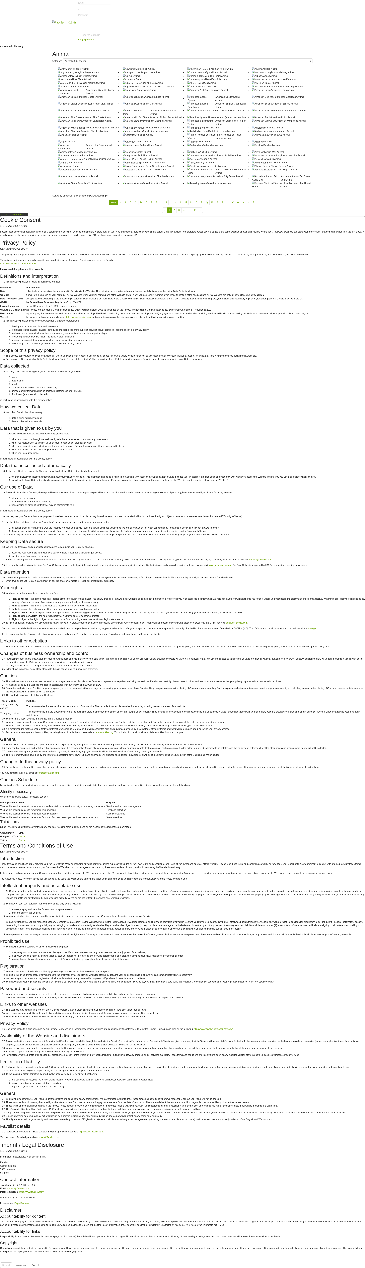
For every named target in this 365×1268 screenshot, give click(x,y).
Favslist (20, 214)
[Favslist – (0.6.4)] (64, 22)
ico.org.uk (313, 628)
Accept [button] (35, 1265)
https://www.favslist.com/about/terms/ (18, 263)
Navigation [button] (20, 1265)
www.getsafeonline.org (220, 565)
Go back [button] (6, 1265)
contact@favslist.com (260, 559)
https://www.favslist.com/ (78, 317)
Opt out (22, 836)
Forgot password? (87, 39)
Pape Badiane (21, 1203)
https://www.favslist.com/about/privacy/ (213, 1029)
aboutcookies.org (104, 732)
